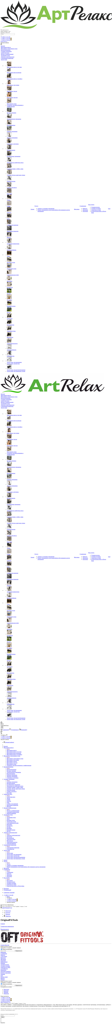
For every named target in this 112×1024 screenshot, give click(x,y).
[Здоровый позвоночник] (18, 240)
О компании (10, 872)
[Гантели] (18, 209)
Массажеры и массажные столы (15, 758)
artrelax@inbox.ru (4, 41)
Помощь (3, 963)
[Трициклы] (18, 315)
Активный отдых (11, 817)
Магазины (3, 959)
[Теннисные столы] (18, 265)
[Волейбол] (18, 296)
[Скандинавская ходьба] (18, 271)
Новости (3, 955)
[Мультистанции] (18, 147)
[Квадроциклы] (18, 321)
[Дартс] (18, 253)
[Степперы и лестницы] (18, 140)
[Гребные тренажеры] (18, 128)
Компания (3, 952)
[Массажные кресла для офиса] (18, 75)
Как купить (10, 880)
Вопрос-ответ (4, 977)
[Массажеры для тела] (18, 94)
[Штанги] (18, 234)
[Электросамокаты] (18, 346)
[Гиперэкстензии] (18, 178)
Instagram (7, 912)
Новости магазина (7, 949)
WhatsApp (8, 916)
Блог (2, 975)
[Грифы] (18, 203)
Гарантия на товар (5, 967)
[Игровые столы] (18, 259)
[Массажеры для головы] (18, 82)
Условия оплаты (5, 964)
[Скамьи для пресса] (18, 184)
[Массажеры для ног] (18, 88)
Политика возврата (6, 971)
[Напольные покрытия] (18, 228)
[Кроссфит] (18, 190)
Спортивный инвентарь (13, 847)
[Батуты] (18, 309)
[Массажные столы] (18, 100)
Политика (3, 960)
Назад (8, 749)
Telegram (7, 914)
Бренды (3, 978)
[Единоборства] (18, 353)
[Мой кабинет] (1, 44)
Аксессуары (10, 853)
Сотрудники (4, 956)
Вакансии (3, 957)
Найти (2, 1017)
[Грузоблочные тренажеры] (18, 153)
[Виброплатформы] (18, 246)
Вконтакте (8, 910)
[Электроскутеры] (18, 328)
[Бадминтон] (18, 284)
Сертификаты (4, 968)
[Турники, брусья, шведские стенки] (18, 172)
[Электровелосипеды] (18, 340)
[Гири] (18, 215)
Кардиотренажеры (11, 769)
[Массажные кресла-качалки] (18, 70)
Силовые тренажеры (12, 782)
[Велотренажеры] (18, 122)
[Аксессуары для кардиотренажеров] (18, 366)
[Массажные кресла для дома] (18, 64)
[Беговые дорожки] (18, 109)
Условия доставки (5, 966)
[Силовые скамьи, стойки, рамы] (18, 165)
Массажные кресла (12, 750)
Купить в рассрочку (6, 972)
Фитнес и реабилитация (13, 810)
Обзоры (3, 979)
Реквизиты (3, 970)
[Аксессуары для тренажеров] (18, 359)
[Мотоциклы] (18, 334)
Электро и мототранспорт (13, 835)
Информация (4, 962)
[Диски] (18, 197)
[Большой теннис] (18, 303)
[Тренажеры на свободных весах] (18, 159)
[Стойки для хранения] (18, 221)
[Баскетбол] (18, 278)
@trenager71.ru (8, 907)
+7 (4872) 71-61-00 (5, 37)
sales (3, 907)
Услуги (8, 864)
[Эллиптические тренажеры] (18, 115)
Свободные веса (11, 797)
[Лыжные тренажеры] (18, 134)
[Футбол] (18, 290)
